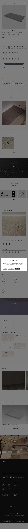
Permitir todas (17, 268)
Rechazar (5, 268)
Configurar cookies (11, 268)
